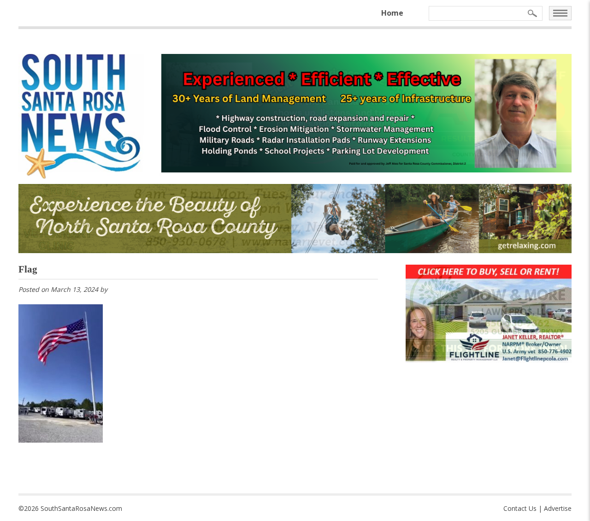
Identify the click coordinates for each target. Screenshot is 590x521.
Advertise (558, 508)
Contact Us (520, 508)
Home (392, 13)
